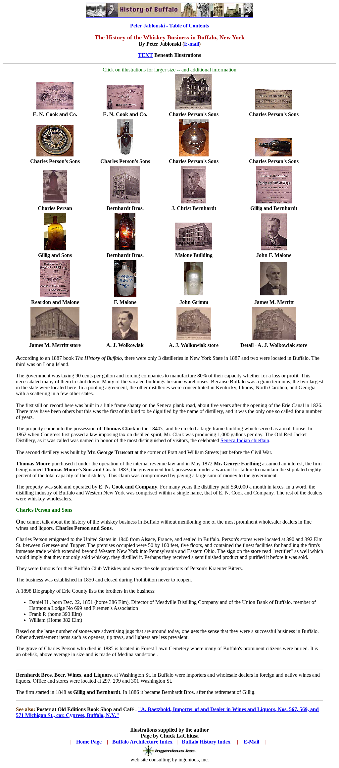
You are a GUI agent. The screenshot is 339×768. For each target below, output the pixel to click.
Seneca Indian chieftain (244, 440)
